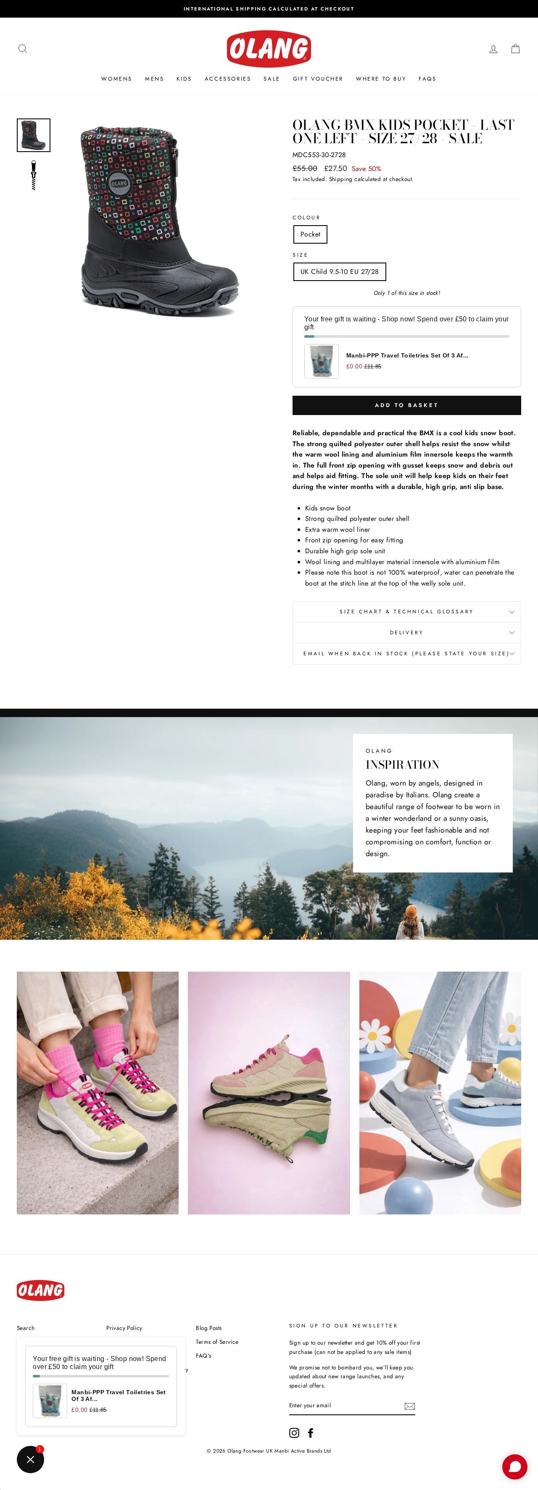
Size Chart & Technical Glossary (407, 611)
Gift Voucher (318, 79)
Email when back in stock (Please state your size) (406, 653)
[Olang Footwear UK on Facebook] (311, 1433)
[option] (269, 8)
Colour (307, 217)
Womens (116, 79)
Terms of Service (217, 1342)
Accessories (228, 79)
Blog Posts (209, 1328)
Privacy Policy (124, 1328)
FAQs (427, 79)
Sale (272, 79)
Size (301, 255)
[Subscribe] (409, 1406)
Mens (154, 79)
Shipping (341, 179)
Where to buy (381, 79)
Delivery (407, 632)
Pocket (310, 234)
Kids (184, 79)
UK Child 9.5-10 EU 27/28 (340, 271)
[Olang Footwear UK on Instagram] (294, 1433)
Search (25, 1328)
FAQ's (203, 1355)
